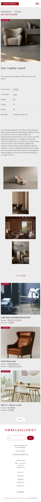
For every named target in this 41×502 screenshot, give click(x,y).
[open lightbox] (20, 178)
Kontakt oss (20, 482)
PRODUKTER (6, 12)
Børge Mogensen (13, 364)
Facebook (20, 476)
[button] (37, 4)
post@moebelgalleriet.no (21, 454)
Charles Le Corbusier (14, 320)
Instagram (20, 479)
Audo (15, 94)
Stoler (17, 12)
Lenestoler (5, 20)
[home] (10, 4)
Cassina (11, 322)
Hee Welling (11, 408)
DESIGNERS (20, 492)
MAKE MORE (34, 498)
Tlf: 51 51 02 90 (20, 451)
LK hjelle (11, 410)
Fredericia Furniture (15, 366)
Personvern (20, 485)
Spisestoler (5, 371)
